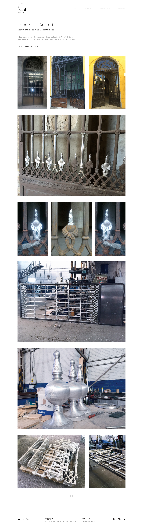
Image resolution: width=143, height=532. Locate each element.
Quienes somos (105, 8)
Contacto (121, 8)
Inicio (74, 8)
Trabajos (88, 8)
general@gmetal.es (88, 521)
